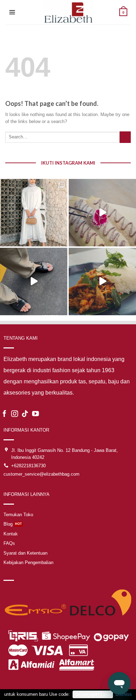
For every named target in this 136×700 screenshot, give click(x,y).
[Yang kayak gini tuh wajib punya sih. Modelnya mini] (33, 281)
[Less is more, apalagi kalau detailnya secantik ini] (33, 212)
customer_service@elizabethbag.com (41, 474)
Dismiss (123, 694)
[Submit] (125, 137)
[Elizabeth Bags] (68, 12)
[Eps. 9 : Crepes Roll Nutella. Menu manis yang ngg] (102, 212)
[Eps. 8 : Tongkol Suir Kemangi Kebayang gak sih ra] (102, 281)
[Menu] (12, 12)
